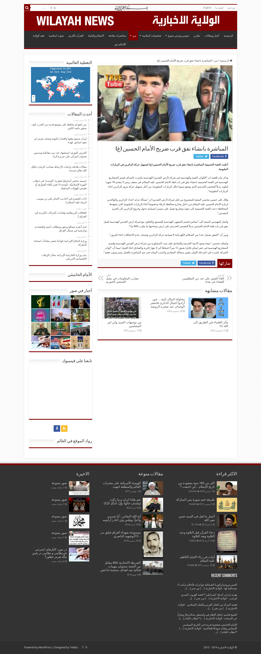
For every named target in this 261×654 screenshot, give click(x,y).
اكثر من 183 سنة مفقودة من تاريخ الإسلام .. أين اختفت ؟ (196, 485)
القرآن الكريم (76, 35)
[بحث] (27, 8)
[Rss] (54, 8)
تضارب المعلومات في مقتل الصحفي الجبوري (122, 278)
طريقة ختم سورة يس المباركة (195, 499)
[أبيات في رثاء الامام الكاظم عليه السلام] (227, 562)
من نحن (231, 7)
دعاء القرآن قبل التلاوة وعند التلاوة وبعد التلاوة (197, 534)
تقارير (197, 35)
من (134, 35)
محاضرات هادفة (117, 35)
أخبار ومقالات (212, 35)
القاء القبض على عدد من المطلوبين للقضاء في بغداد (203, 278)
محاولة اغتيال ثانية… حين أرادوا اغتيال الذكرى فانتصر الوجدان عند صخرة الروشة (167, 302)
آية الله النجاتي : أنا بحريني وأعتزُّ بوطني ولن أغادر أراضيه (122, 518)
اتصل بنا (219, 7)
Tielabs (74, 647)
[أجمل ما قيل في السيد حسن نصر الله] (227, 521)
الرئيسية (228, 35)
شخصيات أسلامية (151, 35)
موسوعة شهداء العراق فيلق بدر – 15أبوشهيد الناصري (120, 534)
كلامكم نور (120, 44)
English (207, 7)
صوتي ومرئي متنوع (178, 35)
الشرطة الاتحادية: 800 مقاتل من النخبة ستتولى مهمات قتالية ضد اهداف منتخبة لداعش (120, 566)
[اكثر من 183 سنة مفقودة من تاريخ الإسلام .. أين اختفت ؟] (227, 488)
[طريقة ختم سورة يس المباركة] (227, 505)
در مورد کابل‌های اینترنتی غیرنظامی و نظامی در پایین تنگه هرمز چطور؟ (49, 553)
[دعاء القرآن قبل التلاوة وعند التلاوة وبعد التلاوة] (227, 541)
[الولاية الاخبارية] (186, 20)
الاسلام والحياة (96, 35)
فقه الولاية (38, 35)
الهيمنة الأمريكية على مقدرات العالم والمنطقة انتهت (122, 485)
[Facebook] (51, 8)
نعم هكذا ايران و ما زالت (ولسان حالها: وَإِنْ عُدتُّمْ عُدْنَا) (122, 501)
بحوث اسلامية (56, 35)
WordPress (45, 647)
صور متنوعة (59, 483)
